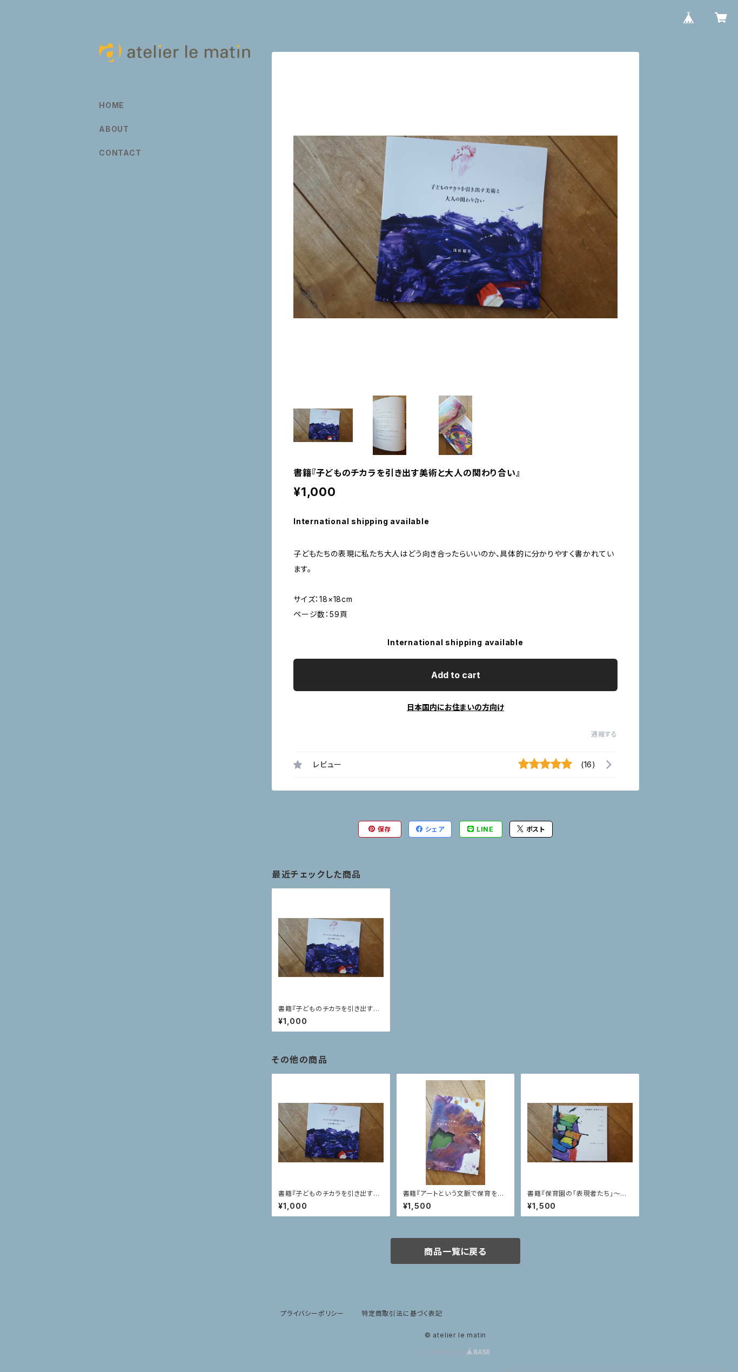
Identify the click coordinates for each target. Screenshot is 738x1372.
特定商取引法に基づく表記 (401, 1313)
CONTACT (120, 152)
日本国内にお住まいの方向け (455, 707)
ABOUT (114, 128)
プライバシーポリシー (312, 1313)
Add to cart (455, 675)
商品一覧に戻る (455, 1251)
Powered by (443, 1352)
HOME (111, 105)
